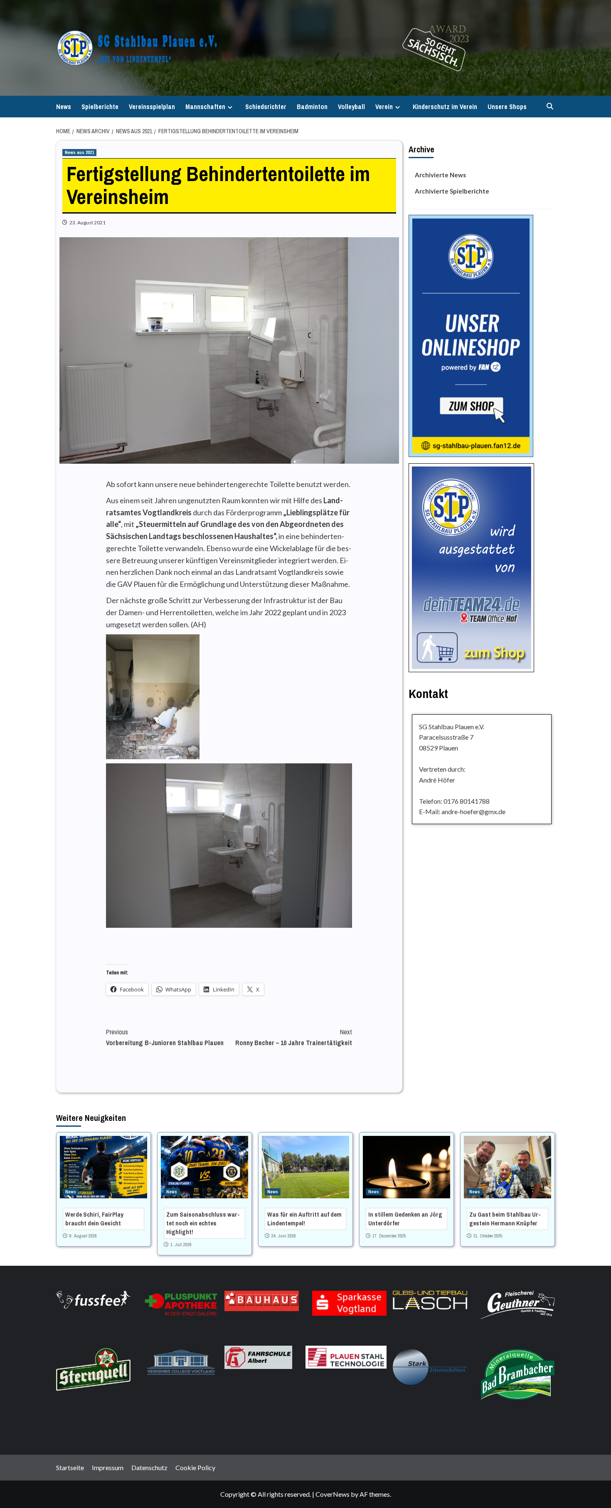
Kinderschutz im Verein (445, 106)
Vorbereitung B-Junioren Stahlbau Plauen (165, 1037)
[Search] (549, 106)
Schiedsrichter (265, 106)
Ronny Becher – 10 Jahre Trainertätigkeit (293, 1037)
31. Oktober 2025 (488, 1236)
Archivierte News (440, 175)
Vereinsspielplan (152, 106)
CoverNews (332, 1494)
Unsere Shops (507, 106)
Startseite (70, 1467)
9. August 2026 (83, 1236)
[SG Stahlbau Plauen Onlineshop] (471, 335)
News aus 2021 (79, 152)
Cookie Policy (195, 1467)
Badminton (312, 106)
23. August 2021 (87, 222)
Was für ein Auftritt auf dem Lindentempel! (304, 1218)
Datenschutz (149, 1467)
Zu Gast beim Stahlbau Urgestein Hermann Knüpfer (505, 1218)
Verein (384, 106)
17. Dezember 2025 (389, 1236)
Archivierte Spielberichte (452, 191)
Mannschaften (205, 106)
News (63, 106)
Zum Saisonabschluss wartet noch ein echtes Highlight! (203, 1223)
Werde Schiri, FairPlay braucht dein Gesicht (94, 1218)
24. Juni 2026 (283, 1236)
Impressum (107, 1467)
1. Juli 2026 (181, 1244)
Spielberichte (99, 106)
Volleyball (351, 106)
